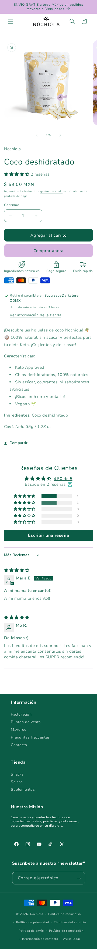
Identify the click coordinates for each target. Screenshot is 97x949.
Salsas (17, 781)
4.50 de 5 (63, 478)
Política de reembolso (64, 914)
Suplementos (23, 789)
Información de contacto (40, 939)
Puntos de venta (26, 722)
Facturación (21, 714)
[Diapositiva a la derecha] (60, 135)
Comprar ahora (48, 250)
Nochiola (36, 914)
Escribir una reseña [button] (48, 535)
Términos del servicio (70, 922)
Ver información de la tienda (35, 315)
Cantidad (11, 205)
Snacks (17, 774)
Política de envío (31, 931)
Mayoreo (18, 729)
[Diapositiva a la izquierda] (37, 135)
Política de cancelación (66, 931)
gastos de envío (51, 191)
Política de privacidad (32, 922)
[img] (16, 570)
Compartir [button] (18, 442)
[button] (11, 21)
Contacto (19, 744)
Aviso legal (71, 939)
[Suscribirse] (79, 878)
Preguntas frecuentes (30, 737)
